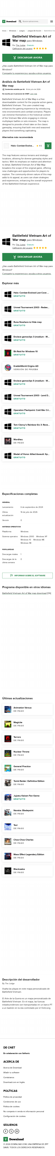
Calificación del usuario (22, 48)
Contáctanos (8, 1077)
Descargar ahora (29, 57)
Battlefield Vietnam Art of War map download (24, 593)
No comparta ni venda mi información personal (23, 1111)
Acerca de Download (12, 1068)
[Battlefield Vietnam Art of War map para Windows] (6, 42)
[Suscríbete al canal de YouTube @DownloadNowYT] (17, 1131)
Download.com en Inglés (14, 1082)
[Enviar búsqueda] (20, 21)
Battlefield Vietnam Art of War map (31, 38)
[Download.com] (9, 21)
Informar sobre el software (29, 575)
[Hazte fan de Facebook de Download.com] (5, 1131)
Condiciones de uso (12, 1102)
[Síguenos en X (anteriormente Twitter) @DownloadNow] (11, 1131)
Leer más (33, 94)
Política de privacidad (12, 1097)
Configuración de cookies (14, 1116)
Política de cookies (11, 1106)
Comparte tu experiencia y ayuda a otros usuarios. (26, 73)
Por (18, 45)
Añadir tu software (11, 1072)
